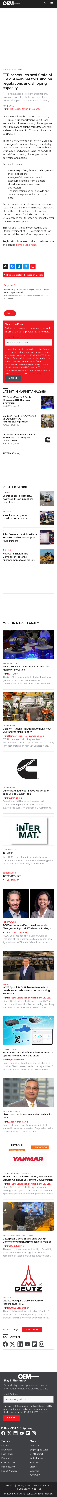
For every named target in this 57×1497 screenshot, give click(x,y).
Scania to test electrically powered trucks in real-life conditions (18, 499)
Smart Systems (10, 663)
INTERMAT (9, 852)
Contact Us (24, 1489)
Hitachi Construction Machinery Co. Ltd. (29, 997)
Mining (6, 984)
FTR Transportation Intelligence (24, 109)
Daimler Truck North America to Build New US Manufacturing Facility (19, 418)
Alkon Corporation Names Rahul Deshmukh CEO (27, 1116)
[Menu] (51, 3)
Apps (5, 531)
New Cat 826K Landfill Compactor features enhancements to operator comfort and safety (18, 557)
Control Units (10, 1049)
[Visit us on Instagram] (41, 1344)
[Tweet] (26, 266)
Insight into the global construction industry (15, 517)
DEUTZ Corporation (18, 1308)
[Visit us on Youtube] (27, 1344)
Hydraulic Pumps (11, 1111)
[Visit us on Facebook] (5, 1344)
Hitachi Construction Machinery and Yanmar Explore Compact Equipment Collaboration (28, 1178)
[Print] (5, 266)
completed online (26, 244)
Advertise (9, 1485)
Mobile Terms (16, 373)
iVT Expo (13, 674)
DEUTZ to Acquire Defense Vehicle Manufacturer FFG (23, 1302)
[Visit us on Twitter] (13, 1344)
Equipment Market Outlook (17, 1173)
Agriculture (9, 922)
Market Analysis (12, 69)
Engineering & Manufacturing (18, 1235)
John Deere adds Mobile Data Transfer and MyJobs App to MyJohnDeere (20, 537)
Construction (10, 850)
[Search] (44, 3)
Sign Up (13, 378)
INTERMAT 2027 (12, 453)
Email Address (13, 337)
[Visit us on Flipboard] (34, 1344)
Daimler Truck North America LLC (26, 736)
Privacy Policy (36, 373)
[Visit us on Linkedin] (20, 1344)
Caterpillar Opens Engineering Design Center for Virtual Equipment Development (27, 1240)
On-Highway (9, 725)
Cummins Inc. (15, 798)
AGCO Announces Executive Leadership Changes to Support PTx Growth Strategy (27, 927)
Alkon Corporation (18, 1122)
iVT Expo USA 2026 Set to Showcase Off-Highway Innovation (17, 400)
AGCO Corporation (18, 932)
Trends (6, 492)
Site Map (36, 1489)
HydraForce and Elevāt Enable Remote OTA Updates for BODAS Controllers (28, 1054)
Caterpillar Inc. (16, 1246)
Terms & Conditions (42, 1485)
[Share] (12, 266)
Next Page (32, 1329)
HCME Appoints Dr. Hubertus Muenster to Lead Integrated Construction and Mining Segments (26, 990)
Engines (7, 511)
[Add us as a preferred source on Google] (33, 266)
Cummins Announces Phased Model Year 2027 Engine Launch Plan (19, 437)
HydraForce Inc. (16, 1059)
